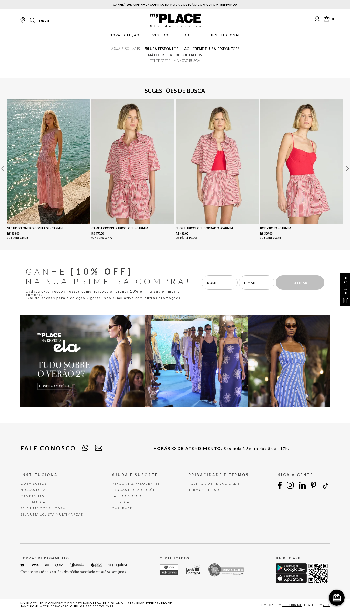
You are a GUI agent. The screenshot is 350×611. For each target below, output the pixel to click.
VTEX (326, 605)
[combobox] (57, 20)
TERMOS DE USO (204, 490)
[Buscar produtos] (34, 20)
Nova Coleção (125, 35)
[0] (327, 19)
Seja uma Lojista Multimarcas (51, 514)
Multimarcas (34, 502)
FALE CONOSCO (127, 496)
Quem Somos (33, 484)
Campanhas (32, 496)
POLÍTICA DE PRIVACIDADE (214, 484)
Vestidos (161, 35)
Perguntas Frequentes (136, 484)
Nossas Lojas (34, 490)
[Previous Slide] (2, 168)
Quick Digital (292, 605)
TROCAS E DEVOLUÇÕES (135, 490)
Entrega (121, 502)
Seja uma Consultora (42, 508)
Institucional (225, 35)
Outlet (190, 35)
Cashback (122, 508)
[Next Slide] (347, 168)
